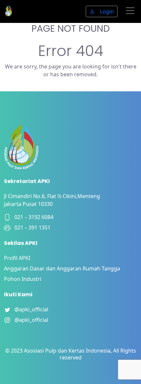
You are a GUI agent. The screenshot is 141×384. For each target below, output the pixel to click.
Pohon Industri (22, 279)
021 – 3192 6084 (31, 217)
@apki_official (29, 309)
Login (107, 11)
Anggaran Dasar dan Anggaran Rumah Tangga (62, 268)
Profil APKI (17, 258)
